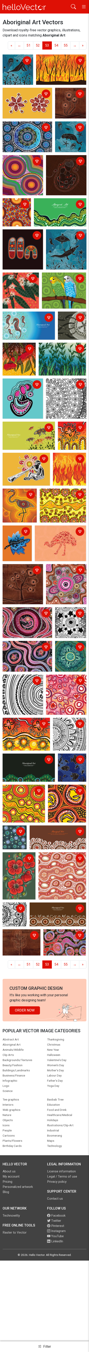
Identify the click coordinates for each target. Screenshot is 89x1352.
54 (56, 45)
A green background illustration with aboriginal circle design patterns (14, 838)
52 (38, 45)
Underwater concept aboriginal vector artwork (70, 130)
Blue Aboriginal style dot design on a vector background (27, 128)
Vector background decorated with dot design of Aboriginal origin (26, 650)
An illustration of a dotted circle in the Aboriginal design (23, 794)
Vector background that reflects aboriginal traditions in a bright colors (25, 727)
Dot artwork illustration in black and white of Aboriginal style (13, 915)
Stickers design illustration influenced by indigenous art (25, 94)
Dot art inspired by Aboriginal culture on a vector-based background (64, 576)
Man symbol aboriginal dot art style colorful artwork (21, 238)
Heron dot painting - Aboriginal (19, 495)
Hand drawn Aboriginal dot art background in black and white (21, 684)
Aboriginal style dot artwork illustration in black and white (63, 387)
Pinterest (57, 1226)
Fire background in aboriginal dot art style (68, 462)
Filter (46, 1346)
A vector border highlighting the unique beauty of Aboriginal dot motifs (54, 911)
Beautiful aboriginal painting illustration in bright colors (69, 436)
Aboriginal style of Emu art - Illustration (57, 532)
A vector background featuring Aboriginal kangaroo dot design (26, 616)
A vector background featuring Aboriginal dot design (62, 938)
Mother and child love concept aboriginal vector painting (64, 164)
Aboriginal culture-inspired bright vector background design (61, 498)
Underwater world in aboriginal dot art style (17, 63)
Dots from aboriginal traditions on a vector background (20, 164)
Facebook (57, 1215)
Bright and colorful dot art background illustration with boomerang (66, 796)
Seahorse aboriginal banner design (24, 318)
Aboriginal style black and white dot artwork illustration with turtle (68, 621)
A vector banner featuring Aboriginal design (23, 760)
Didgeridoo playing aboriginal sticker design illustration (26, 459)
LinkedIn (56, 1241)
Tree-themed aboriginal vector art (21, 570)
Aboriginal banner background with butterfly (26, 428)
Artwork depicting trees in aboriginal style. (17, 938)
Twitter (55, 1221)
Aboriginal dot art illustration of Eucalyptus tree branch (17, 284)
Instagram (58, 1231)
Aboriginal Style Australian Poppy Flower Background (18, 861)
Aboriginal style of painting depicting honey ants (71, 323)
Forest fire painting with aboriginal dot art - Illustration (60, 61)
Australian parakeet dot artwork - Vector (60, 279)
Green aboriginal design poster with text (58, 204)
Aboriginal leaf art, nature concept (15, 534)
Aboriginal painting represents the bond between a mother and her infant (21, 390)
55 (66, 45)
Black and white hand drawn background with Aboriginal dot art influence (67, 732)
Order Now (25, 1010)
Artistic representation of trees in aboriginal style (70, 99)
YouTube (57, 1236)
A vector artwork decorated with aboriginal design (60, 684)
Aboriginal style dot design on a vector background (60, 858)
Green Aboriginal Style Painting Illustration (69, 650)
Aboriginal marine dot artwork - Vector (71, 762)
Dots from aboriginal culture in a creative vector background (15, 212)
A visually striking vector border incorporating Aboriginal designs (55, 832)
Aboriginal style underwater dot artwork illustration (65, 238)
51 (28, 45)
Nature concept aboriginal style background (59, 349)
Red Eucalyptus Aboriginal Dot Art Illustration (17, 352)
